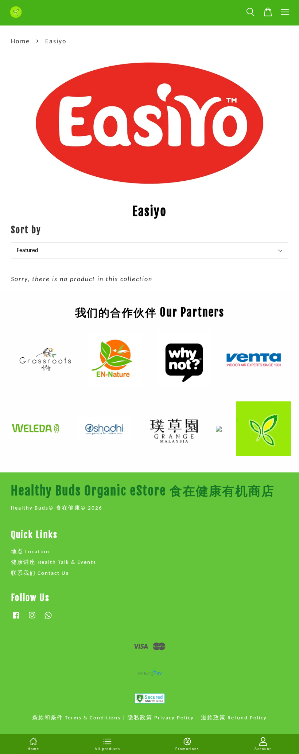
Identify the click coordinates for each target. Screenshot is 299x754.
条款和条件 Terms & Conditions (76, 718)
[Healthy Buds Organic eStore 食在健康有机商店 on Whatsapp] (48, 619)
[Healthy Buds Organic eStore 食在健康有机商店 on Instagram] (32, 619)
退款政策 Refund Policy (234, 718)
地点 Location (30, 552)
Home (20, 41)
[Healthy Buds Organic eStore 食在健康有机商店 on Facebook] (16, 619)
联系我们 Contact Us (40, 573)
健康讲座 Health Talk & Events (53, 562)
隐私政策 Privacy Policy (161, 718)
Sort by (26, 229)
